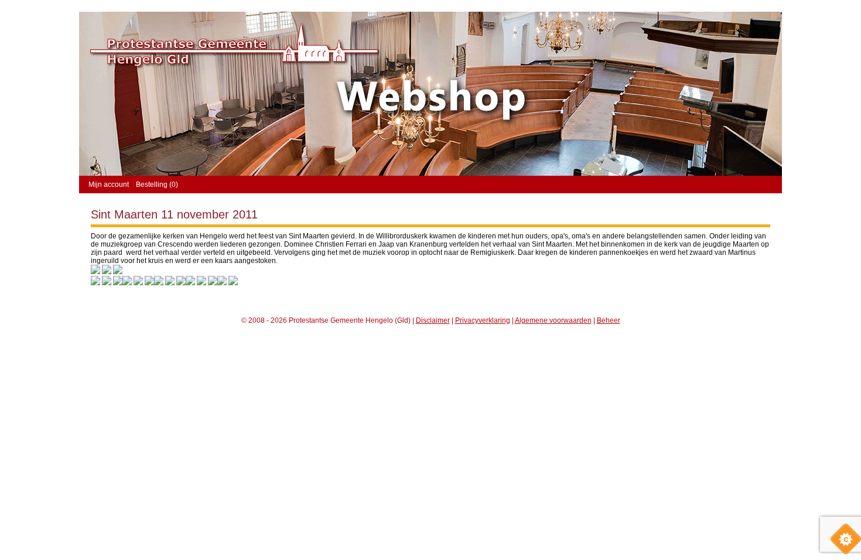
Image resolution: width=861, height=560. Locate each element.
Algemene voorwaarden (553, 320)
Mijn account (108, 184)
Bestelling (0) (157, 184)
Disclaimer (433, 320)
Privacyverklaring (482, 320)
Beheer (608, 320)
